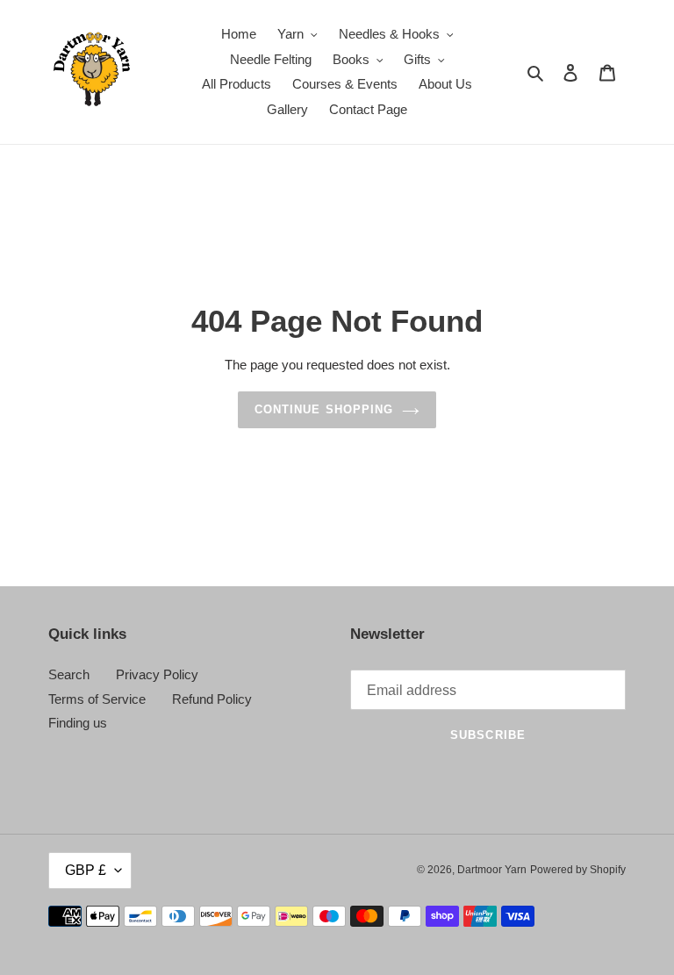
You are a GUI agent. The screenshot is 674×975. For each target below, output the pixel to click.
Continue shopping (324, 409)
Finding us (77, 722)
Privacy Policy (157, 674)
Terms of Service (97, 699)
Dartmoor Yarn (492, 870)
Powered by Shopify (578, 870)
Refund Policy (212, 699)
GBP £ (85, 870)
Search (69, 674)
